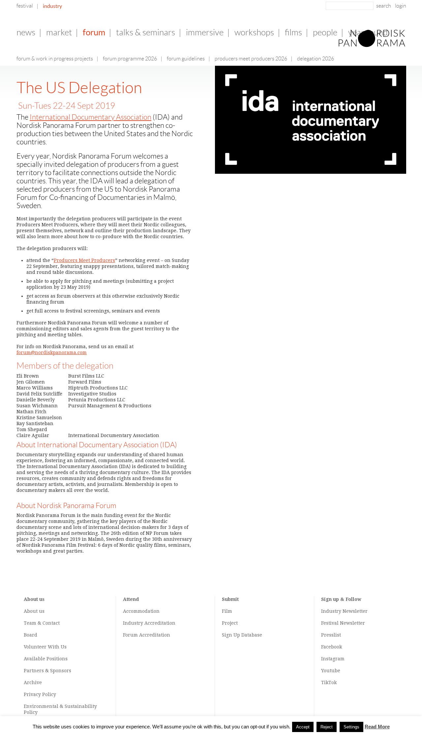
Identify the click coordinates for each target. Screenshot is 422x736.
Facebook (331, 646)
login (400, 6)
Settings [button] (351, 726)
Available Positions (46, 658)
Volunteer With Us (45, 646)
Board (30, 635)
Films (293, 32)
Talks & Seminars (145, 32)
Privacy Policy (40, 694)
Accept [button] (303, 726)
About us (34, 611)
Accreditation (159, 623)
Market (59, 32)
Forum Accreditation (146, 635)
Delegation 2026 (315, 58)
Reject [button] (326, 726)
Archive (33, 682)
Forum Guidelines (186, 58)
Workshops (254, 32)
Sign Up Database (242, 635)
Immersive (205, 32)
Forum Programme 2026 (130, 58)
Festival (24, 6)
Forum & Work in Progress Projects (54, 58)
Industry (52, 6)
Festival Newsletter (343, 623)
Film (227, 611)
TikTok (329, 682)
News (25, 32)
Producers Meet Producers (84, 260)
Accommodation (141, 611)
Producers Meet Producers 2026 (251, 58)
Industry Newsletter (344, 611)
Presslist (331, 635)
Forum (94, 32)
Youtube (330, 670)
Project (230, 623)
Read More (377, 726)
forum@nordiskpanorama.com (51, 352)
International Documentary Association (90, 117)
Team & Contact (42, 623)
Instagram (333, 658)
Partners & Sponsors (47, 670)
